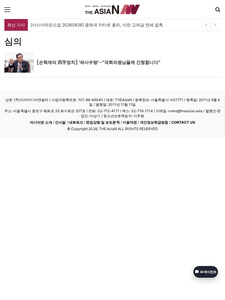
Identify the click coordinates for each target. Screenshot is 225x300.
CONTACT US (183, 122)
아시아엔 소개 (41, 122)
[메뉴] (7, 11)
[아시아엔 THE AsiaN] (112, 9)
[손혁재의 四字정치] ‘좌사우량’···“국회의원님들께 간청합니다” (98, 62)
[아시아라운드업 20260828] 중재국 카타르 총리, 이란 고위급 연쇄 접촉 (97, 24)
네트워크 (76, 122)
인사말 (60, 122)
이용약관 (130, 122)
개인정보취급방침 (154, 122)
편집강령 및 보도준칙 (103, 122)
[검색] (218, 11)
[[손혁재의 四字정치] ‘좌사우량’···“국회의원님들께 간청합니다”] (19, 62)
